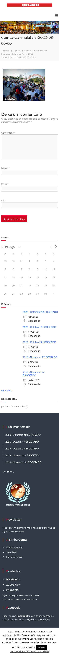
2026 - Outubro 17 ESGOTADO (39, 327)
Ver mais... (8, 471)
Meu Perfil (11, 552)
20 (13, 285)
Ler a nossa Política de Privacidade (29, 651)
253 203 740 (12, 584)
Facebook (22, 615)
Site (3, 200)
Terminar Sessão (14, 557)
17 (45, 277)
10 (45, 269)
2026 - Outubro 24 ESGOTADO (39, 342)
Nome (5, 168)
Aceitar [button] (41, 647)
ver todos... (7, 390)
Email (4, 184)
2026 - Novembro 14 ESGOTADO (34, 373)
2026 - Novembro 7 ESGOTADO (40, 357)
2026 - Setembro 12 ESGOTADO (40, 312)
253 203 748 (12, 590)
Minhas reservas (14, 547)
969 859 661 (12, 579)
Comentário (8, 132)
